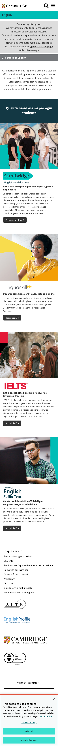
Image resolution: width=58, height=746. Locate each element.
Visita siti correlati (27, 682)
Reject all (29, 731)
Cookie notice (45, 716)
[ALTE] (15, 614)
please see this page (42, 46)
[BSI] (15, 670)
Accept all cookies (29, 740)
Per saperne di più (14, 220)
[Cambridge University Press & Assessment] (25, 650)
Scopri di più (11, 317)
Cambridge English (15, 57)
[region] (29, 720)
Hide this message (29, 50)
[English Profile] (17, 628)
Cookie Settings (29, 722)
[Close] (54, 698)
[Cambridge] (14, 5)
